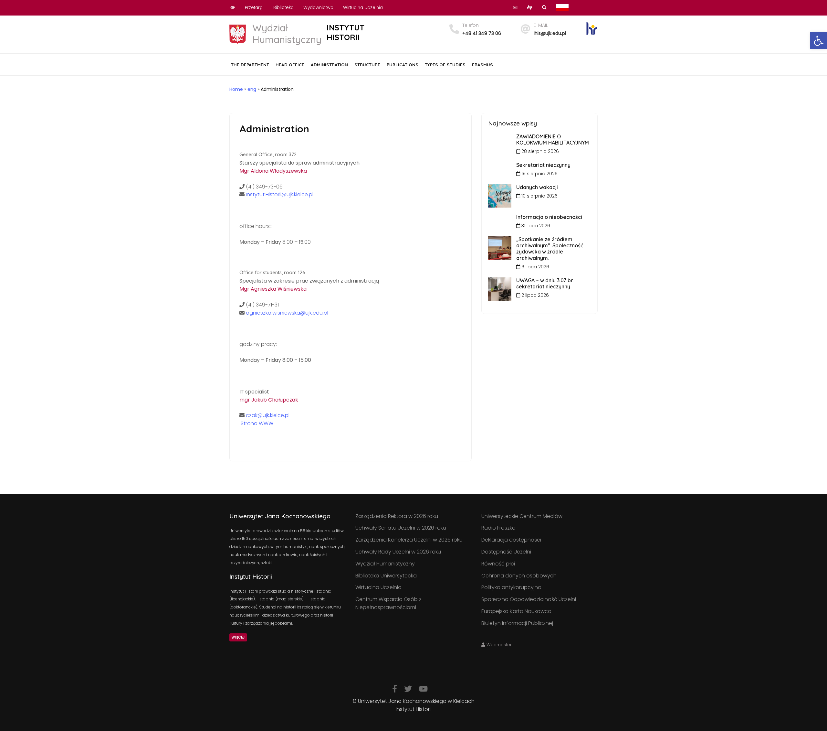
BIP (232, 8)
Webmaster (498, 645)
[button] (818, 40)
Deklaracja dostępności (511, 539)
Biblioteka (283, 8)
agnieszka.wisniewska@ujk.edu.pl (287, 313)
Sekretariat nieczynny (543, 165)
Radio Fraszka (498, 528)
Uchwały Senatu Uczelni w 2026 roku (400, 528)
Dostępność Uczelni (506, 551)
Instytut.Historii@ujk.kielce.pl (279, 194)
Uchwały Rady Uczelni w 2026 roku (398, 551)
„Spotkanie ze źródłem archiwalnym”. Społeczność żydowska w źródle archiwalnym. (549, 248)
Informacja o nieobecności (549, 217)
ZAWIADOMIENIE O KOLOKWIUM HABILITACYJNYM (552, 139)
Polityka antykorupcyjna (511, 587)
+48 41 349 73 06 (481, 33)
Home (236, 89)
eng (251, 89)
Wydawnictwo (318, 8)
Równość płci (498, 563)
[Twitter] (408, 688)
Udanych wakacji (537, 187)
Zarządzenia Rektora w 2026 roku (396, 516)
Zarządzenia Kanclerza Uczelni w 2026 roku (409, 539)
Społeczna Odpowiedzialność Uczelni (528, 599)
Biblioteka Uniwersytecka (386, 575)
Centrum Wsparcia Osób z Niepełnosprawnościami (388, 603)
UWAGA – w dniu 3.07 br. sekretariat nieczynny (544, 283)
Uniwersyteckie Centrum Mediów (521, 516)
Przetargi (254, 8)
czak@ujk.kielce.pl (267, 415)
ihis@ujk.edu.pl (550, 33)
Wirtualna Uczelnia (363, 8)
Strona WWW (256, 423)
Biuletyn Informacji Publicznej (517, 623)
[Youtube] (423, 688)
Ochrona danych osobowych (519, 575)
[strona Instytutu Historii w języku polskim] (562, 8)
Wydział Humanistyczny (385, 563)
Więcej (238, 637)
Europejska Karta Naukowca (516, 611)
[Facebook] (394, 688)
